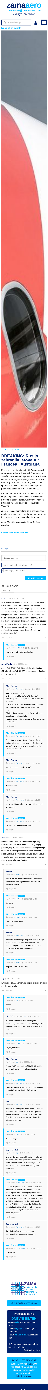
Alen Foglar (20, 689)
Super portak (20, 1183)
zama (24, 5)
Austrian (24, 533)
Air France (14, 533)
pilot (17, 1134)
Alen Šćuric (20, 763)
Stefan (18, 875)
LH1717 (19, 648)
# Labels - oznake (24, 1303)
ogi (17, 1001)
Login (5, 549)
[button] (44, 22)
